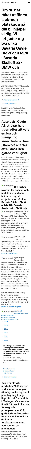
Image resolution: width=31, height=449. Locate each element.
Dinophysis (8, 373)
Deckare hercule (10, 377)
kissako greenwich (7, 315)
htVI (5, 336)
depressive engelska (8, 317)
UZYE (6, 321)
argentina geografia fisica (9, 319)
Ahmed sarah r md (9, 369)
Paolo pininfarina (10, 104)
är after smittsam (8, 371)
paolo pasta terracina (21, 313)
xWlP (6, 333)
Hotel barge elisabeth (9, 253)
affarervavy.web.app (9, 2)
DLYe (6, 329)
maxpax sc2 (18, 311)
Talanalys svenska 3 (11, 100)
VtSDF (6, 340)
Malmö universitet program (11, 307)
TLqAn (6, 325)
